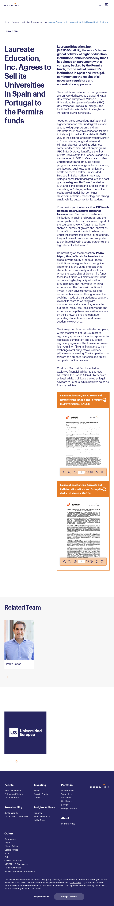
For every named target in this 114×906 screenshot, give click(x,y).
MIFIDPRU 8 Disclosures (16, 864)
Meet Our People (12, 791)
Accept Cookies (69, 897)
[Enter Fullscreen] (97, 472)
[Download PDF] (101, 472)
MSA (6, 853)
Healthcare (66, 801)
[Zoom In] (69, 472)
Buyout (37, 791)
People (9, 785)
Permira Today (68, 824)
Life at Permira (11, 798)
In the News (39, 820)
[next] (16, 677)
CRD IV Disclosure (13, 861)
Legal (7, 843)
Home (7, 22)
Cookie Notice (11, 850)
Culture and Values (13, 794)
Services (65, 805)
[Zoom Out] (64, 472)
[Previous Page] (75, 472)
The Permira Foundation (16, 817)
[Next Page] (91, 472)
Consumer (66, 798)
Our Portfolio (67, 791)
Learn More (75, 883)
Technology (66, 794)
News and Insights (20, 22)
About (65, 818)
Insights (38, 813)
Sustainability (13, 807)
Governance (10, 839)
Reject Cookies (41, 897)
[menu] (107, 4)
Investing (40, 785)
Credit (37, 798)
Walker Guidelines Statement (18, 872)
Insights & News (44, 807)
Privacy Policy (11, 846)
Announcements (38, 22)
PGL (6, 857)
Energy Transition (69, 808)
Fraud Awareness (12, 868)
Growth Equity (41, 794)
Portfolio (67, 785)
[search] (100, 5)
